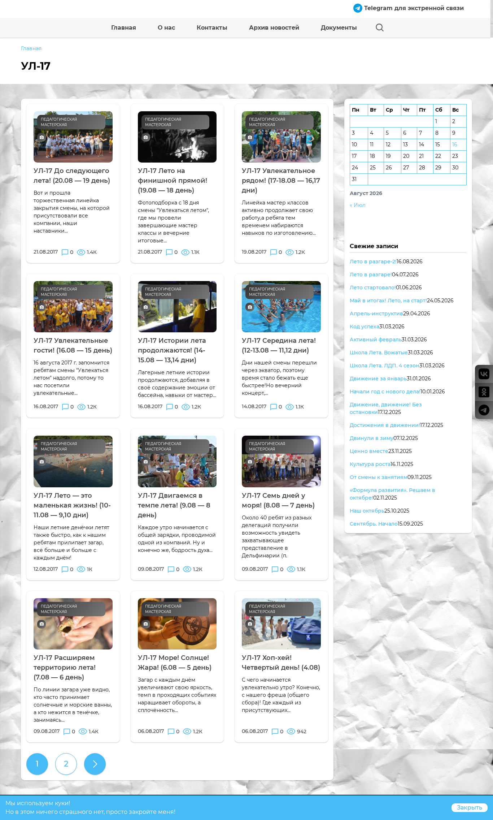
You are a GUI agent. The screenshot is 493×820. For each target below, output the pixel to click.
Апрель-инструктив (376, 313)
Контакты (212, 27)
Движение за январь (378, 378)
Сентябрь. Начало (374, 524)
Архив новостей (274, 27)
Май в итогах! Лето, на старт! (388, 300)
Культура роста (370, 464)
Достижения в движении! (385, 425)
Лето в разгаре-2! (373, 261)
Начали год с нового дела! (385, 391)
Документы (339, 27)
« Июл (358, 205)
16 (454, 144)
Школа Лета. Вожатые (379, 352)
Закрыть (469, 807)
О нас (166, 27)
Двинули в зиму (371, 438)
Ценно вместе (369, 451)
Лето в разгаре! (371, 274)
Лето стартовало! (373, 287)
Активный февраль (376, 339)
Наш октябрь (367, 511)
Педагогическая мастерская (59, 122)
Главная (123, 27)
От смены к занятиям (378, 477)
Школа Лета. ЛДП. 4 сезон (384, 365)
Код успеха (364, 326)
